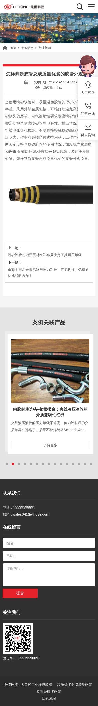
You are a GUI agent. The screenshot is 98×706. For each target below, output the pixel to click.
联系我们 (12, 492)
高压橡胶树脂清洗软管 (75, 685)
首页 (13, 48)
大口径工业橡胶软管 (37, 685)
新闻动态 (27, 48)
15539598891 (24, 507)
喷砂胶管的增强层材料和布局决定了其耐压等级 (45, 255)
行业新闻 (45, 48)
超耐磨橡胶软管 (49, 692)
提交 (20, 593)
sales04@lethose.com (31, 514)
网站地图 (49, 699)
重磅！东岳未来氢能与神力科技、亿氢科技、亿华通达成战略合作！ (48, 273)
